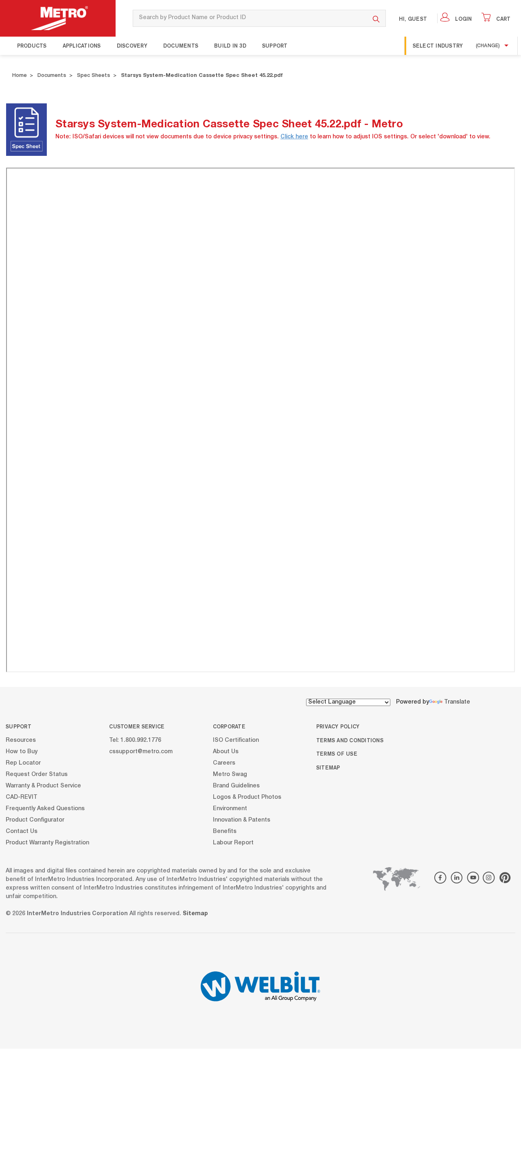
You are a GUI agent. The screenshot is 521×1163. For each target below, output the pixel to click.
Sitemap (328, 767)
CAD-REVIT (21, 797)
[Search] (376, 18)
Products (32, 45)
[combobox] (250, 18)
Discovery (132, 45)
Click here (294, 137)
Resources (21, 740)
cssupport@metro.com (141, 751)
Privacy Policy (338, 726)
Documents (180, 45)
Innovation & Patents (241, 820)
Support (275, 45)
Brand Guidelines (236, 786)
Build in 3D (230, 45)
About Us (226, 751)
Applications (82, 45)
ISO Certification (236, 740)
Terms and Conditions (349, 740)
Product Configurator (35, 820)
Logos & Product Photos (247, 797)
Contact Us (21, 831)
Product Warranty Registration (47, 843)
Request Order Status (37, 774)
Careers (224, 763)
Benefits (224, 831)
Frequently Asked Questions (45, 808)
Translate (457, 702)
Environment (230, 808)
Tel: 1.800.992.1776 (135, 740)
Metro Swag (230, 774)
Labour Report (233, 843)
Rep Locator (23, 763)
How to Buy (21, 751)
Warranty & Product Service (43, 786)
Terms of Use (336, 753)
